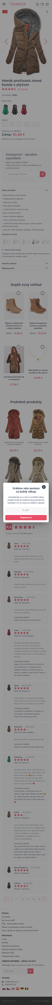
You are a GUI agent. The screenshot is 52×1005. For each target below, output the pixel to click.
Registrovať (26, 517)
